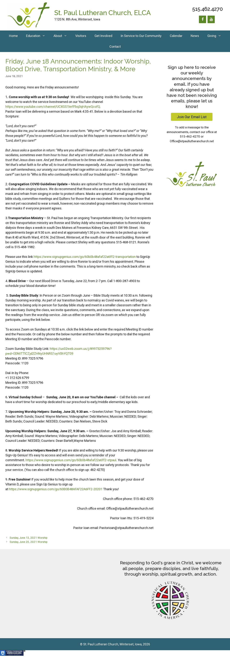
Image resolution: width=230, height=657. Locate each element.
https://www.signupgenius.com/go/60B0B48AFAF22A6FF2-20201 (55, 489)
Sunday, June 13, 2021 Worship (28, 537)
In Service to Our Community (141, 36)
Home (13, 36)
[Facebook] (202, 19)
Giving (211, 36)
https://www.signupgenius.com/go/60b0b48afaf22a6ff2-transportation (85, 257)
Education (33, 36)
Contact (115, 46)
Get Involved (103, 36)
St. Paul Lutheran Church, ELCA (102, 13)
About (58, 36)
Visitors (80, 36)
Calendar (176, 36)
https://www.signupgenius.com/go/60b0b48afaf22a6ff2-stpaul (71, 460)
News (195, 36)
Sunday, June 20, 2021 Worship (28, 541)
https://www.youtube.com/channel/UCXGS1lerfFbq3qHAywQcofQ (52, 106)
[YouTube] (211, 19)
